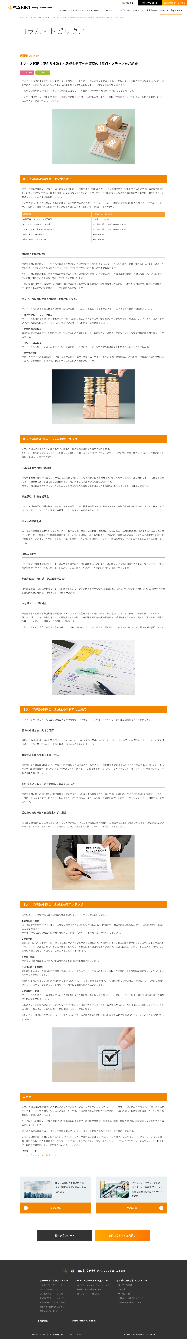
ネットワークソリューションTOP (91, 1280)
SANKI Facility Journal (171, 10)
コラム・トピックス (54, 17)
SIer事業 (122, 1289)
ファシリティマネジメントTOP (52, 1280)
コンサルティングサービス (50, 1285)
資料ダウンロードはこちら (50, 1311)
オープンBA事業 (125, 1285)
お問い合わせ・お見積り (174, 2)
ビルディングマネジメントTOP (131, 1280)
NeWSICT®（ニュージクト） (51, 1298)
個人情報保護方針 (56, 1334)
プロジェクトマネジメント (50, 1289)
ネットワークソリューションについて (93, 1285)
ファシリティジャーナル (36, 17)
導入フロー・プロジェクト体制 (52, 1302)
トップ (22, 17)
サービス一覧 (124, 1293)
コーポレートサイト (74, 1334)
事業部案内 (151, 10)
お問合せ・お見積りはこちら (51, 1306)
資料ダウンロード (150, 2)
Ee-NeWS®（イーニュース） (51, 1293)
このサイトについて (38, 1334)
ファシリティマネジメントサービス (39, 1155)
